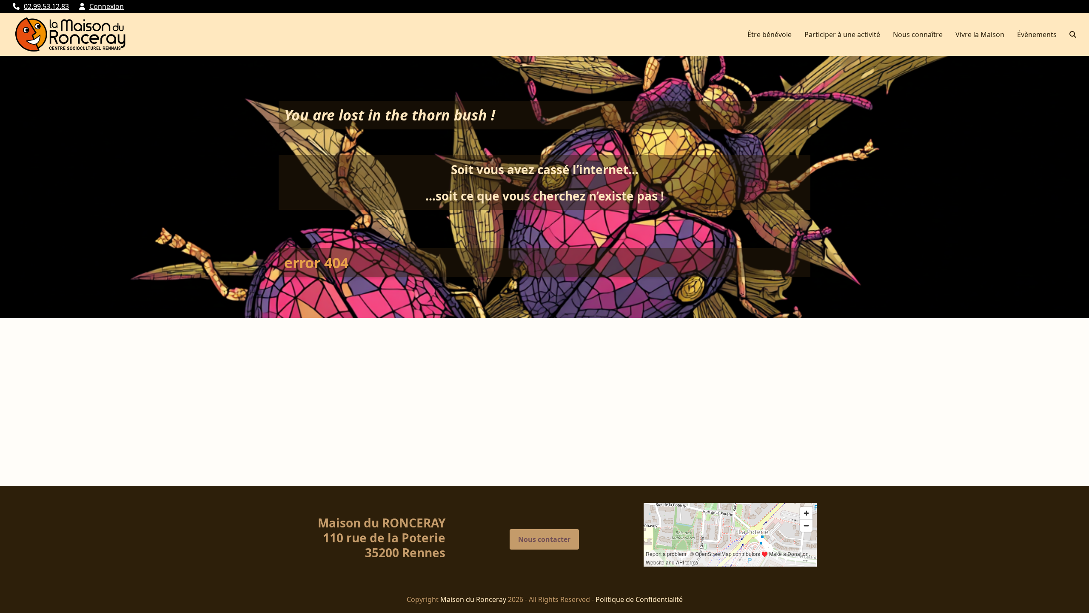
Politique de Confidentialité (639, 599)
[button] (1073, 34)
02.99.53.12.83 (46, 6)
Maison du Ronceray (473, 599)
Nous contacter (544, 539)
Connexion (106, 6)
